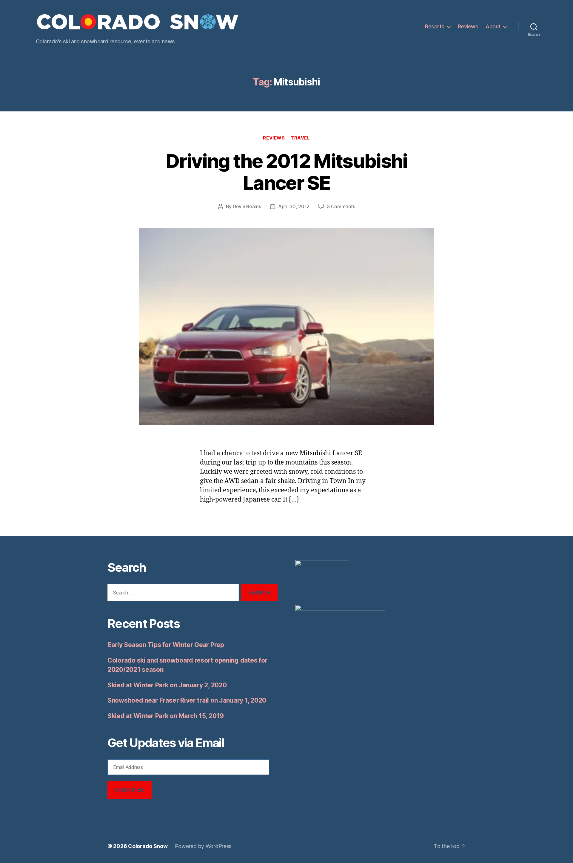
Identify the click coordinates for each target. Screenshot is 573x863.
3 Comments (341, 206)
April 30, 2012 (293, 206)
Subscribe (129, 790)
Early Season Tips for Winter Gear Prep (165, 645)
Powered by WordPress (203, 846)
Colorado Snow (148, 846)
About (493, 26)
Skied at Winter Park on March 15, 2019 (165, 716)
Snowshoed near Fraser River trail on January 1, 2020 (186, 700)
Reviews (468, 26)
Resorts (434, 26)
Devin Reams (247, 206)
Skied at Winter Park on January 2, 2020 (167, 685)
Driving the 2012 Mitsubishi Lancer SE (286, 171)
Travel (300, 138)
